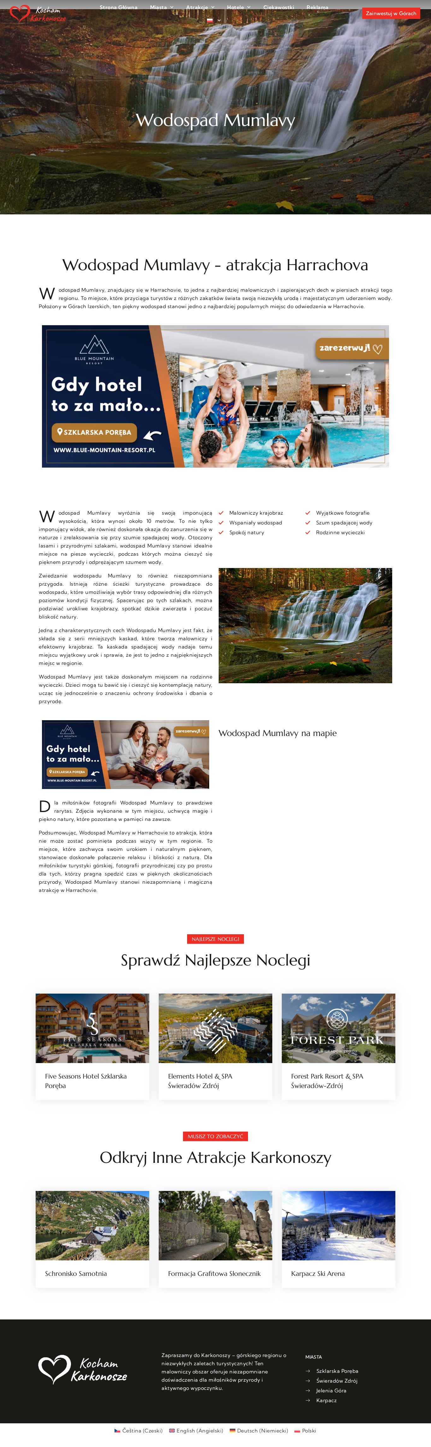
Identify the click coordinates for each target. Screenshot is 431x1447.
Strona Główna (119, 7)
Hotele (235, 7)
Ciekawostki (278, 7)
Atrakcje (197, 7)
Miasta (158, 7)
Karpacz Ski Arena (318, 1274)
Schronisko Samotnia (76, 1274)
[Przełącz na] (214, 21)
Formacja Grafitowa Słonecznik (214, 1274)
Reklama (318, 7)
